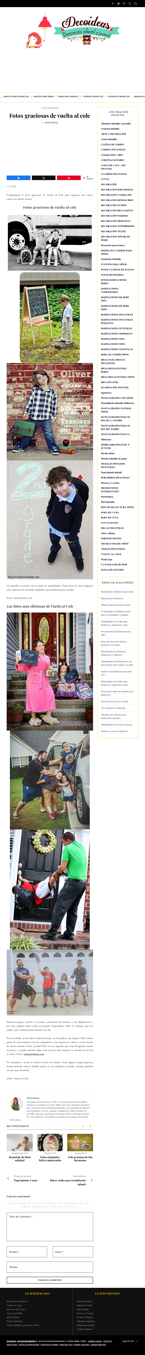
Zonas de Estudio (14, 1313)
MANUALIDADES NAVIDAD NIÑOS (116, 410)
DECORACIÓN (109, 184)
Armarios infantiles (110, 128)
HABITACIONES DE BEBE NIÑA (115, 299)
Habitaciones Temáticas (17, 1301)
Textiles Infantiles (84, 1329)
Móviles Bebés (108, 453)
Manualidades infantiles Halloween (117, 403)
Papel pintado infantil (111, 472)
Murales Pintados (84, 1301)
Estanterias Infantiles (111, 259)
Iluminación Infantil (85, 1325)
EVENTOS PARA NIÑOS (114, 264)
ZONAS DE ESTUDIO (112, 569)
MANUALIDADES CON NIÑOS (117, 397)
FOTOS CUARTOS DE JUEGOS (117, 269)
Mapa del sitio (66, 1345)
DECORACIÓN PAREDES (114, 215)
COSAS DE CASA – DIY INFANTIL (113, 167)
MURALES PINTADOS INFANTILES (113, 465)
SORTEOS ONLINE (111, 538)
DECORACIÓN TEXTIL (113, 231)
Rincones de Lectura (16, 1309)
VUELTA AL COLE (111, 554)
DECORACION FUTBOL (114, 205)
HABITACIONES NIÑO (113, 344)
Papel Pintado (83, 1309)
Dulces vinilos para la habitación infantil (68, 1180)
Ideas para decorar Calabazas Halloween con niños (114, 643)
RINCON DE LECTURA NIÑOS (117, 507)
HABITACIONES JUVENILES (116, 328)
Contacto (107, 1341)
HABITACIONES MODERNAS (117, 333)
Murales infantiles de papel (114, 458)
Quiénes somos (95, 1341)
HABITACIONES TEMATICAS (117, 349)
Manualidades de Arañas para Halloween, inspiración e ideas (114, 623)
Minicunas (106, 439)
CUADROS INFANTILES (114, 174)
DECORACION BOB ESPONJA (117, 189)
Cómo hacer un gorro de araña (114, 701)
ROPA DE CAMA (110, 512)
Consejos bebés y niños (112, 154)
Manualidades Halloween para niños (117, 591)
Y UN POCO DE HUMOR (114, 564)
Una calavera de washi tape (113, 707)
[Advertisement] (72, 68)
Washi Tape (106, 559)
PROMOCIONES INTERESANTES (110, 489)
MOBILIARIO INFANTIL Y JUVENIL (115, 446)
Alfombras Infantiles (86, 1321)
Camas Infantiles (109, 139)
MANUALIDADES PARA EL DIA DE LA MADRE (116, 418)
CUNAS (105, 179)
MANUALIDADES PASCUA (115, 434)
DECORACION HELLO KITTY (117, 210)
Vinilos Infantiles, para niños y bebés (23, 1325)
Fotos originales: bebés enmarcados (50, 1158)
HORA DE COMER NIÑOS (115, 354)
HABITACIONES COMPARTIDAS (110, 290)
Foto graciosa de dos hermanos (80, 1158)
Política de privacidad (29, 1345)
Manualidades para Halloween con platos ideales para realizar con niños (117, 663)
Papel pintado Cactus (25, 1178)
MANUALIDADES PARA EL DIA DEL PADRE (116, 427)
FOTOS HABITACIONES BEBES (114, 281)
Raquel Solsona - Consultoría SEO (90, 1345)
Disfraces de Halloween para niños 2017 (116, 673)
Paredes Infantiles (14, 1321)
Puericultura (107, 496)
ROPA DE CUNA (110, 517)
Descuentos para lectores (113, 245)
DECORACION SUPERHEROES (118, 226)
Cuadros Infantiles (85, 1317)
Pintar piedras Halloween (112, 598)
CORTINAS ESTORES (112, 160)
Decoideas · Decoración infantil (21, 1341)
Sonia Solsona (51, 122)
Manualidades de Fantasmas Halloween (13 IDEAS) (113, 653)
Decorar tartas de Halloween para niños (116, 633)
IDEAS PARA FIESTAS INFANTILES (113, 361)
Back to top (128, 1341)
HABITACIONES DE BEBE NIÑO (115, 307)
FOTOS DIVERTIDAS (50, 108)
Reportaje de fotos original (20, 1158)
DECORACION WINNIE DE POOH (115, 238)
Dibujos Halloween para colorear (115, 604)
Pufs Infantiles (108, 501)
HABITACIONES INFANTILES (117, 314)
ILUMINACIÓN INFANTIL (115, 387)
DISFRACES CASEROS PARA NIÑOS (116, 252)
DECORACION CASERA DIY (116, 194)
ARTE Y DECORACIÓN (113, 133)
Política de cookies (49, 1345)
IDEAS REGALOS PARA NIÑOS (118, 376)
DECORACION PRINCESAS (116, 221)
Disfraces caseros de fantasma (114, 731)
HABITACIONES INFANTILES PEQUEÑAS (117, 321)
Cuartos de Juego (14, 1305)
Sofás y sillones (108, 533)
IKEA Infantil (13, 1317)
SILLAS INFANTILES (112, 528)
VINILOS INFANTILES (113, 548)
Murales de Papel (84, 1305)
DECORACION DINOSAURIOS (117, 200)
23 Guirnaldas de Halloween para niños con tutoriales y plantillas (116, 613)
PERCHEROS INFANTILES (115, 477)
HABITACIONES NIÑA (113, 338)
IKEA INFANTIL (110, 382)
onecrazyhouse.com (34, 1054)
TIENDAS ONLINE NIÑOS (115, 543)
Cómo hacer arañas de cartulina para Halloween (117, 693)
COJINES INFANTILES (113, 149)
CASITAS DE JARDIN (112, 144)
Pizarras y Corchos (110, 482)
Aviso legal (12, 1345)
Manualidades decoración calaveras (116, 724)
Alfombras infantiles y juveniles (116, 123)
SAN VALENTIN (109, 522)
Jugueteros (106, 392)
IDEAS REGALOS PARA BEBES (114, 370)
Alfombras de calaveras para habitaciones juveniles (113, 716)
